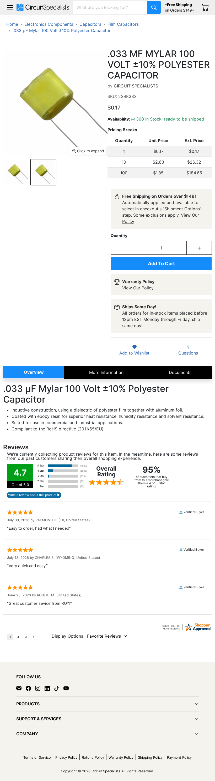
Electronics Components (48, 24)
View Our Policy (138, 287)
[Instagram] (40, 688)
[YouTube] (68, 688)
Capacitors (90, 24)
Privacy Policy (66, 757)
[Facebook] (30, 688)
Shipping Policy (150, 757)
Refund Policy (93, 757)
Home (12, 24)
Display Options (67, 636)
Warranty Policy (121, 757)
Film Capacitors (123, 24)
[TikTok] (58, 688)
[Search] (154, 7)
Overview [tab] (34, 372)
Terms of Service (37, 757)
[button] (10, 7)
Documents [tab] (180, 372)
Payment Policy (179, 757)
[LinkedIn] (49, 688)
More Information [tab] (106, 372)
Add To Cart (161, 263)
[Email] (21, 688)
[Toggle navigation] (10, 7)
